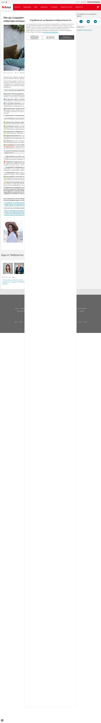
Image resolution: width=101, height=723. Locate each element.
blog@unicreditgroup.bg (84, 30)
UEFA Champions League (22, 311)
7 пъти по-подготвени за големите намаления (19, 213)
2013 (80, 322)
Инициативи (27, 7)
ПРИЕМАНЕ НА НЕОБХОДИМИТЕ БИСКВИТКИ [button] (34, 37)
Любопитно (44, 7)
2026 (15, 322)
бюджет (24, 72)
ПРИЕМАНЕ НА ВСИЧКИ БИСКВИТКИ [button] (66, 37)
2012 (85, 322)
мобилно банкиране (81, 308)
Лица (35, 7)
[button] (83, 2)
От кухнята (54, 7)
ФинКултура (79, 7)
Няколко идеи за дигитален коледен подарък (18, 215)
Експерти (17, 7)
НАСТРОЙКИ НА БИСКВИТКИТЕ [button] (50, 37)
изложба (82, 311)
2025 (20, 322)
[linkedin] (95, 21)
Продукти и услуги (66, 7)
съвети (16, 308)
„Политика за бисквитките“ (51, 32)
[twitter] (81, 21)
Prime (4, 2)
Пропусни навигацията (67, 2)
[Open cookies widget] (2, 720)
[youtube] (88, 21)
